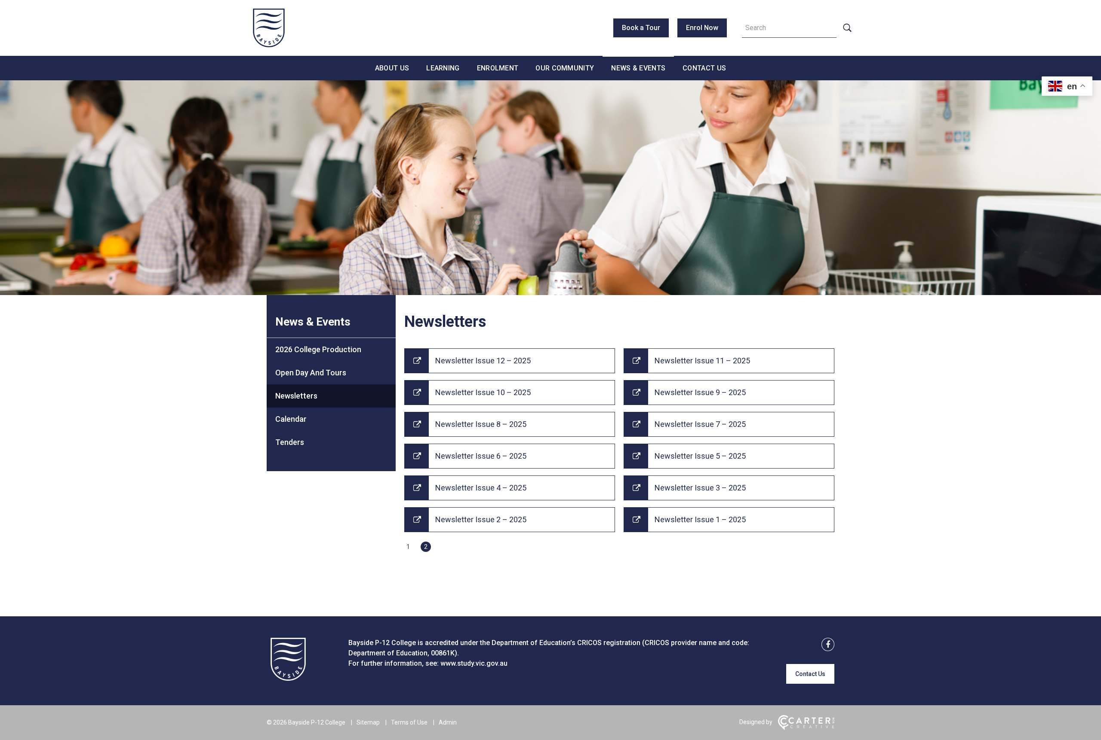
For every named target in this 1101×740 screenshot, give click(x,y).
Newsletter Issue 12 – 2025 (483, 360)
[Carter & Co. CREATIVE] (806, 728)
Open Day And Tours (310, 372)
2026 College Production (318, 349)
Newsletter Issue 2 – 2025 (480, 519)
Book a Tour (641, 28)
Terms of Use (409, 722)
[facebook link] (825, 645)
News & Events (638, 68)
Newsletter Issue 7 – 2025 (700, 424)
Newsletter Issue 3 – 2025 (700, 487)
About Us (392, 68)
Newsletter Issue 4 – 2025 (480, 487)
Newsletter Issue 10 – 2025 (483, 392)
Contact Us (704, 68)
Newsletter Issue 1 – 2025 (700, 519)
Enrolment (498, 68)
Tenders (289, 442)
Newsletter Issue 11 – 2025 (702, 360)
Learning (442, 68)
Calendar (291, 418)
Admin (448, 722)
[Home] (288, 678)
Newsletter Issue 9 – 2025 (700, 392)
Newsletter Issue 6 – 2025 (480, 455)
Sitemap (368, 722)
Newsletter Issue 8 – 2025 (480, 424)
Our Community (564, 68)
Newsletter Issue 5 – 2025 (700, 455)
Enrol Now (702, 28)
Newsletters (296, 395)
